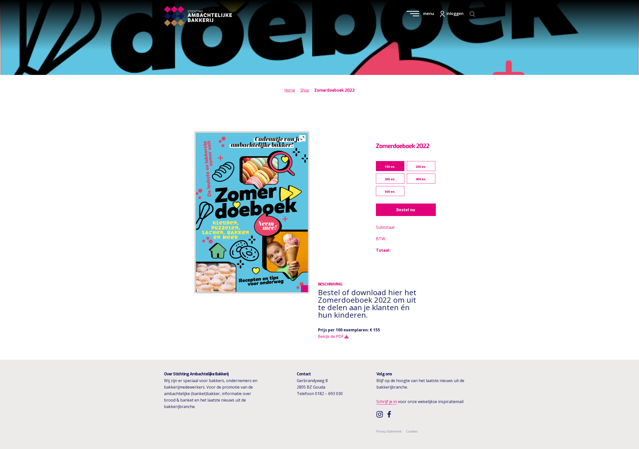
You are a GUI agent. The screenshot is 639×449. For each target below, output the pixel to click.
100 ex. (390, 166)
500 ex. (390, 191)
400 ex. (421, 179)
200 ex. (421, 166)
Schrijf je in (386, 401)
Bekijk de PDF (331, 336)
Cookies (412, 431)
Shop (304, 90)
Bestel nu (405, 210)
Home (290, 90)
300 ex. (390, 179)
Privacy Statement (388, 431)
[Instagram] (380, 414)
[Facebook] (390, 414)
